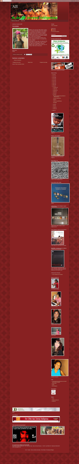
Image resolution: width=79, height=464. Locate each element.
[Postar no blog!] (27, 54)
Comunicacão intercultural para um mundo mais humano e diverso (59, 382)
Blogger (52, 449)
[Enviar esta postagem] (24, 54)
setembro (55, 90)
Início (53, 398)
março (54, 107)
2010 (53, 81)
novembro (55, 87)
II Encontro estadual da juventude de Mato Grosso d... (59, 96)
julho (54, 93)
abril (54, 105)
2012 (53, 78)
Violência (54, 99)
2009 (53, 83)
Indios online (54, 383)
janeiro (54, 108)
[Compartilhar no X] (29, 54)
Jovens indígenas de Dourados (57, 274)
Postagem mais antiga (43, 62)
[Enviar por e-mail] (26, 54)
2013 (53, 77)
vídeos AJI (23, 20)
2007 (53, 86)
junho (54, 94)
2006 (53, 110)
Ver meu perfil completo (55, 31)
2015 (53, 74)
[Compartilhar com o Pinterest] (31, 54)
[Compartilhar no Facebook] (30, 54)
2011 (53, 80)
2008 (53, 84)
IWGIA (53, 384)
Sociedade (55, 102)
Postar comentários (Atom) (19, 64)
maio (54, 104)
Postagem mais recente (17, 62)
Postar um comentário (17, 60)
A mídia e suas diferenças (57, 101)
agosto (54, 91)
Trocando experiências (57, 98)
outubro (54, 88)
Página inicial (30, 62)
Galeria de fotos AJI (15, 20)
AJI (15, 6)
